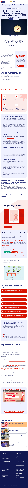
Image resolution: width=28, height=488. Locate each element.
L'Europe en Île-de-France (20, 471)
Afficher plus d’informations (6, 245)
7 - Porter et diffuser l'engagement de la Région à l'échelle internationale (13, 316)
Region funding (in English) (20, 465)
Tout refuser (15, 252)
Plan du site (3, 476)
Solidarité (20, 8)
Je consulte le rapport (8, 226)
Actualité (9, 8)
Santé (16, 8)
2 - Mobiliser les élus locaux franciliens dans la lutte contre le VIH (14, 295)
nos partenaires (11, 236)
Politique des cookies (5, 471)
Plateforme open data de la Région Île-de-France (20, 470)
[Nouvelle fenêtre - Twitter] (7, 464)
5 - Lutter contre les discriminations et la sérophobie (12, 307)
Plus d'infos (20, 65)
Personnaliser (21, 252)
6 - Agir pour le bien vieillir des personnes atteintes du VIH (13, 311)
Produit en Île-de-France (20, 477)
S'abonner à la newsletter (6, 461)
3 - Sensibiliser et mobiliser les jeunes (10, 299)
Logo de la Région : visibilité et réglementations (6, 479)
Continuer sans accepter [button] (19, 254)
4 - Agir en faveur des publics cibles (9, 303)
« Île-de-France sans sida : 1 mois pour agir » (13, 365)
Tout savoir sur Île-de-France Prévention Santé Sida (13, 411)
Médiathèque (18, 456)
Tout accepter (8, 252)
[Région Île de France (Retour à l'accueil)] (14, 2)
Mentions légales (4, 477)
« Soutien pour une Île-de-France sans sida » (15, 359)
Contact (17, 460)
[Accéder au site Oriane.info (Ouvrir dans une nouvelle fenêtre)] (21, 475)
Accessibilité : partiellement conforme (6, 470)
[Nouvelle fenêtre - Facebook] (2, 464)
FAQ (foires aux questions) (20, 458)
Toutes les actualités (8, 4)
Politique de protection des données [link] (9, 254)
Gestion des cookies (5, 475)
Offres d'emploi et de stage (20, 461)
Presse (17, 457)
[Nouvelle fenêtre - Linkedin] (5, 464)
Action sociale (13, 8)
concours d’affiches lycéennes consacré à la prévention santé (14, 361)
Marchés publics (18, 462)
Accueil (3, 4)
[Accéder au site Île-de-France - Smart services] (21, 473)
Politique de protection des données (6, 473)
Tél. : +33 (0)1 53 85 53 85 (5, 458)
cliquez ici (12, 249)
